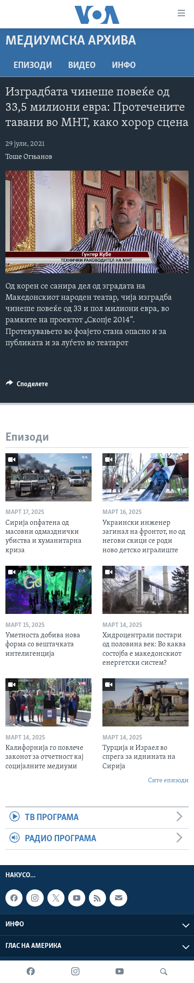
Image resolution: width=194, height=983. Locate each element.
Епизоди (33, 65)
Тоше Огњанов (28, 157)
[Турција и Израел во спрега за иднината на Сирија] (145, 702)
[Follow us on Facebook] (14, 897)
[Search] (163, 971)
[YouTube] (120, 971)
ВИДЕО (82, 65)
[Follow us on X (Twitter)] (56, 897)
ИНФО (124, 65)
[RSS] (97, 897)
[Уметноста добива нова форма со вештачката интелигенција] (48, 590)
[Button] (27, 386)
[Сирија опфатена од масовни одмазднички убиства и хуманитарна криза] (48, 477)
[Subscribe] (118, 897)
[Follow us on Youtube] (76, 897)
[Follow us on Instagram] (34, 897)
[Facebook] (31, 971)
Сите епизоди (168, 780)
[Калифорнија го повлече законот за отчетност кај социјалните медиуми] (48, 702)
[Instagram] (75, 971)
